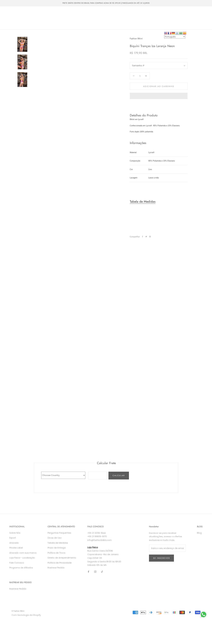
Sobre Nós (12, 23)
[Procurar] (196, 17)
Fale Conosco (29, 23)
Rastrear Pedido (56, 567)
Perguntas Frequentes (59, 532)
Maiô (33, 12)
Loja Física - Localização (22, 557)
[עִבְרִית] (177, 32)
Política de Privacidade (60, 562)
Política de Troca (56, 552)
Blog (199, 532)
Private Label (69, 17)
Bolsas (59, 12)
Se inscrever (161, 558)
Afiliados (46, 23)
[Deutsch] (173, 32)
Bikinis (22, 12)
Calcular (119, 475)
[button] (158, 96)
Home (10, 12)
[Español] (185, 32)
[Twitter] (146, 236)
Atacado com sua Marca (46, 17)
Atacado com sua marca (22, 552)
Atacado (25, 17)
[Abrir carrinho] (203, 18)
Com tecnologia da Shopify (26, 615)
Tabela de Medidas (142, 201)
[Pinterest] (150, 236)
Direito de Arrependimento (62, 557)
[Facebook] (142, 236)
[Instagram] (95, 571)
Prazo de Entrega (57, 547)
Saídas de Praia (75, 12)
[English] (166, 32)
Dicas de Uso (55, 537)
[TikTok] (102, 571)
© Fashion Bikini (18, 611)
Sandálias (11, 17)
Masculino (45, 12)
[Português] (181, 32)
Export (12, 537)
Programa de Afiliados (21, 567)
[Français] (170, 32)
